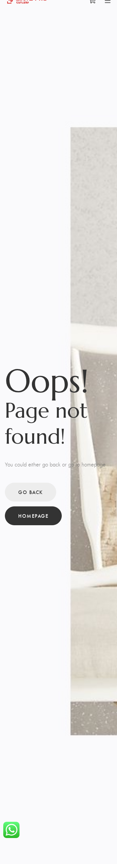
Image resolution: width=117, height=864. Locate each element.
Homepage (33, 515)
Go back (30, 492)
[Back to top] (99, 846)
